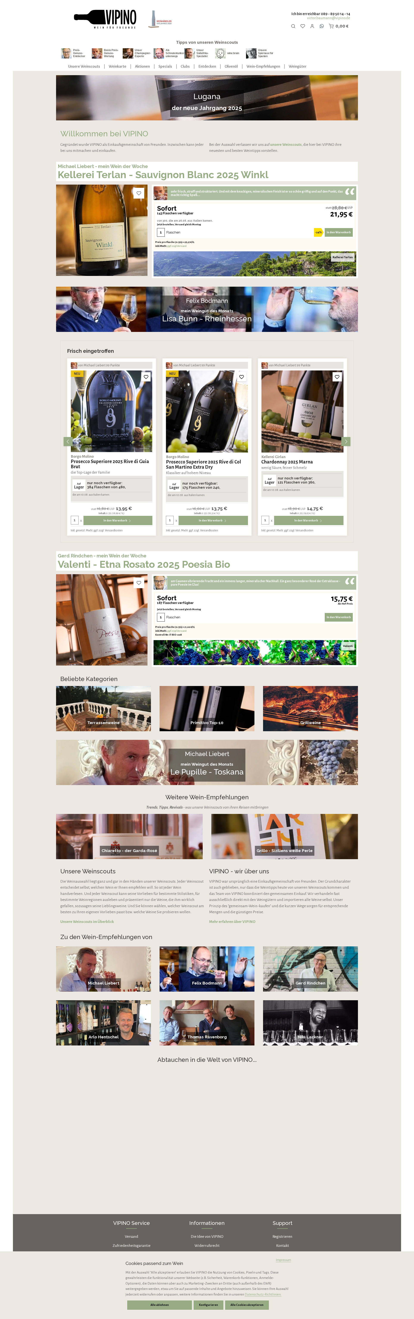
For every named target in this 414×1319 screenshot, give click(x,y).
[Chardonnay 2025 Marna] (207, 411)
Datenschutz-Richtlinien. (263, 1294)
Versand (131, 1237)
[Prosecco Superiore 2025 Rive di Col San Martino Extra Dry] (112, 411)
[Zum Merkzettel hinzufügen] (138, 193)
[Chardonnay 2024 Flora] (302, 411)
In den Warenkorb (339, 232)
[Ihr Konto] (312, 26)
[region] (207, 442)
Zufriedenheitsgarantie (132, 1246)
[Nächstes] (345, 441)
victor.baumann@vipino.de (328, 18)
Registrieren (282, 1237)
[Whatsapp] (321, 26)
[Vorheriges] (68, 441)
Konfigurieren (208, 1305)
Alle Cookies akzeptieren (247, 1305)
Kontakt (282, 1246)
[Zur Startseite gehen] (105, 19)
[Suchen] (293, 26)
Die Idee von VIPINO (207, 1237)
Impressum (283, 1260)
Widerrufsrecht (207, 1246)
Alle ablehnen (160, 1305)
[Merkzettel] (302, 26)
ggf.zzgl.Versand (177, 246)
